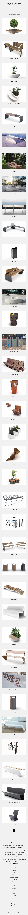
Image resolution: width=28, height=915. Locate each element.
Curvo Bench (14, 464)
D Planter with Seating (14, 487)
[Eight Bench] (14, 545)
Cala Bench (14, 216)
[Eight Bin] (14, 567)
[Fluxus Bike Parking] (14, 680)
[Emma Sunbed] (14, 590)
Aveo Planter (14, 81)
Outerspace (18, 912)
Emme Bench (14, 622)
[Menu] (3, 4)
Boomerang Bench (14, 194)
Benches (14, 872)
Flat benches (14, 870)
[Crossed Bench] (14, 364)
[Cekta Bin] (14, 252)
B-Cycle (14, 126)
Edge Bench (14, 509)
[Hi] (14, 747)
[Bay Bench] (14, 139)
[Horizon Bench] (14, 770)
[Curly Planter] (14, 432)
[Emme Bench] (14, 612)
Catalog (14, 888)
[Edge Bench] (14, 500)
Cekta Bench (14, 239)
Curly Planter (14, 442)
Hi (14, 757)
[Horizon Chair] (14, 815)
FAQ (14, 894)
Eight (14, 532)
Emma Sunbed (14, 599)
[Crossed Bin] (14, 387)
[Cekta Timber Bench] (14, 274)
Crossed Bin (14, 397)
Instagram (14, 903)
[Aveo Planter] (14, 71)
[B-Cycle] (14, 116)
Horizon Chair (14, 825)
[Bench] (14, 161)
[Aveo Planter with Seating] (14, 94)
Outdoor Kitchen (14, 879)
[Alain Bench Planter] (14, 26)
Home (9, 14)
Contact (14, 895)
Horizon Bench (14, 780)
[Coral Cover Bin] (14, 342)
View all (14, 881)
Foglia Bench (14, 735)
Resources (14, 892)
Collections (14, 14)
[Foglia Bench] (14, 725)
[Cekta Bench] (14, 229)
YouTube (14, 905)
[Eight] (14, 522)
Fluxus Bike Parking (14, 690)
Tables (14, 876)
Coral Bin (14, 329)
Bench (14, 171)
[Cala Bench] (14, 207)
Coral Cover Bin (14, 351)
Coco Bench (14, 306)
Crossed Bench (14, 374)
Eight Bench (14, 554)
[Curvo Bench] (14, 454)
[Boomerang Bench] (14, 184)
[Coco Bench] (14, 297)
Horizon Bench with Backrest (14, 802)
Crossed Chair (14, 419)
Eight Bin (14, 577)
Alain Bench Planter (14, 36)
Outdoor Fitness (14, 877)
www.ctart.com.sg (14, 863)
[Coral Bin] (14, 319)
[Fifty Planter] (14, 635)
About (14, 890)
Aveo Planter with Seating (14, 104)
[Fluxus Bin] (14, 702)
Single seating (14, 874)
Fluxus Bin (14, 712)
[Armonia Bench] (14, 49)
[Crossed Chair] (14, 409)
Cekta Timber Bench (14, 284)
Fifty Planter (14, 644)
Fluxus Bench (14, 667)
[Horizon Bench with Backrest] (14, 792)
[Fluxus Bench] (14, 657)
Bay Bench (14, 149)
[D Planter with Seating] (14, 477)
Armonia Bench (14, 58)
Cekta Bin (14, 261)
